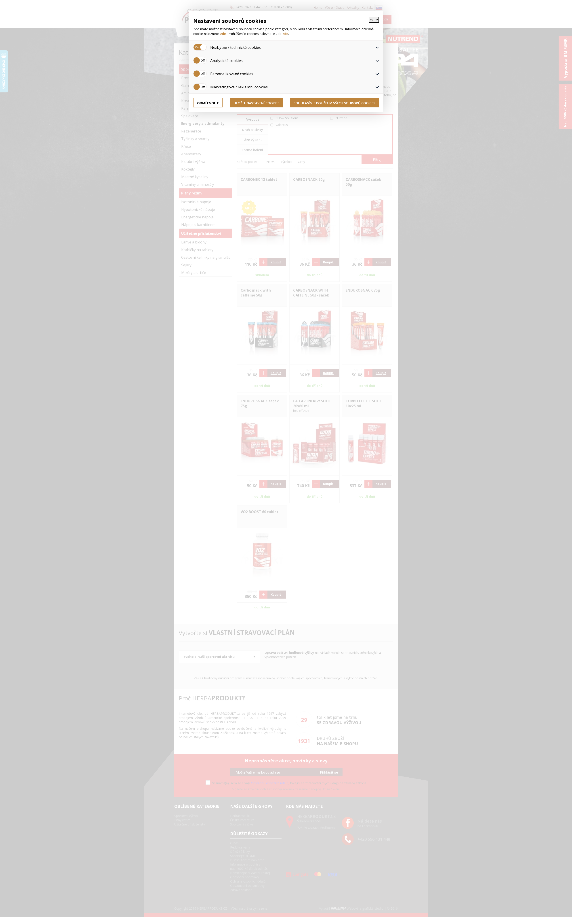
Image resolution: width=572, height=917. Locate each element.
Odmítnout (208, 103)
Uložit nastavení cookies (256, 103)
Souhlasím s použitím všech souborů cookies (334, 103)
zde (223, 33)
